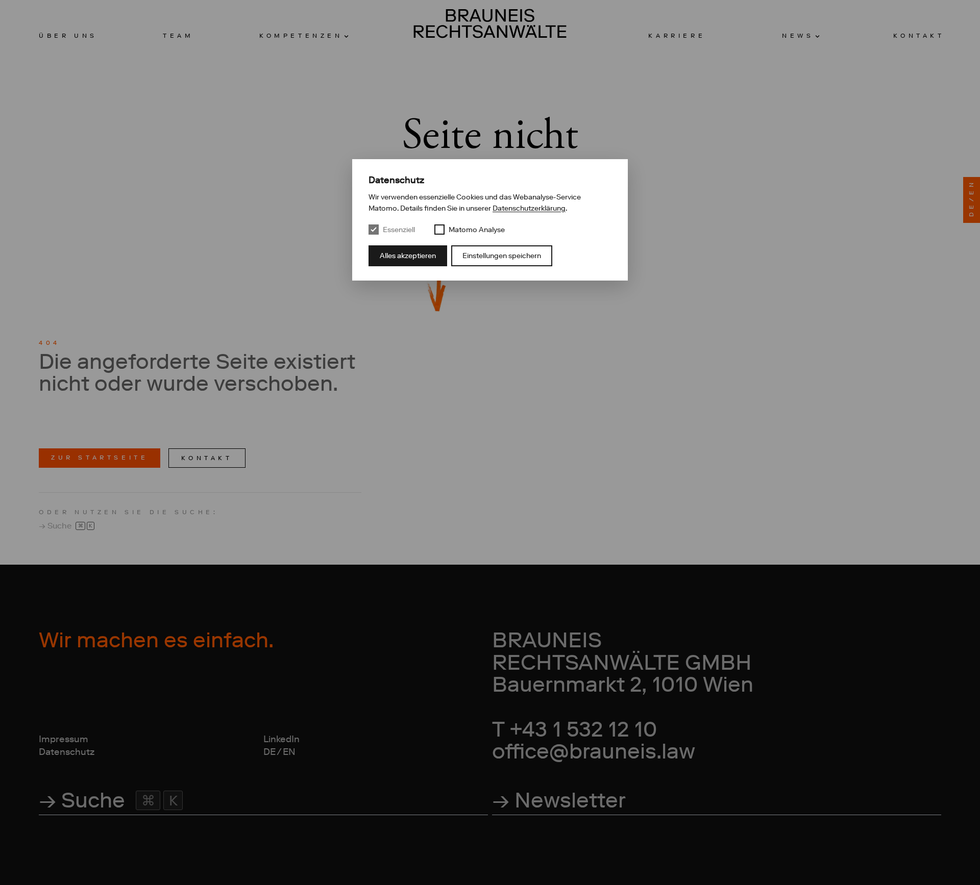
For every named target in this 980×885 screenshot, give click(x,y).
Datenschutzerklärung (529, 208)
